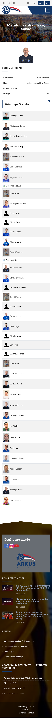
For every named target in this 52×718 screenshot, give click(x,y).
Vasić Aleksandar (16, 373)
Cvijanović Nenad (16, 354)
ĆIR (47, 3)
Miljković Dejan (15, 177)
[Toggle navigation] (47, 10)
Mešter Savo (14, 222)
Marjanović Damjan (17, 126)
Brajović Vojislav (16, 252)
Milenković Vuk (15, 336)
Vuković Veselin (15, 384)
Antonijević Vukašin (17, 203)
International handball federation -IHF (19, 641)
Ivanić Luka (14, 193)
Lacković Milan (15, 479)
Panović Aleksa (15, 306)
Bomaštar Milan (16, 116)
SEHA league (9, 651)
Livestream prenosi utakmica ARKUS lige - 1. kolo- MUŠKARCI (32, 601)
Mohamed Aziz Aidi (13, 186)
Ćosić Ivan (13, 448)
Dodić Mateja (15, 297)
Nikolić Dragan (15, 469)
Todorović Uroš (11, 260)
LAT (41, 3)
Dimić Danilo (14, 437)
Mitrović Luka (15, 242)
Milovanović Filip (16, 146)
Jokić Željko (14, 426)
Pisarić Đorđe (15, 231)
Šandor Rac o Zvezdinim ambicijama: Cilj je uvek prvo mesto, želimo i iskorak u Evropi (32, 615)
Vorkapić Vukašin (16, 278)
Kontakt (31, 712)
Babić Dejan (14, 326)
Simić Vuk (13, 345)
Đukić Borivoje (15, 167)
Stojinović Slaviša (16, 458)
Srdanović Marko (16, 156)
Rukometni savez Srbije (13, 656)
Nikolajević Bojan (16, 415)
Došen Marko (15, 316)
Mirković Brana (15, 267)
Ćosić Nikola (14, 213)
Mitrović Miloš (15, 394)
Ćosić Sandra (15, 500)
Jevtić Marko (14, 363)
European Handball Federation (16, 646)
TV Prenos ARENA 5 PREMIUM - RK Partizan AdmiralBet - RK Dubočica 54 (33, 588)
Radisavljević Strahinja (18, 136)
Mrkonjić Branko (16, 490)
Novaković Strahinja (17, 287)
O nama (22, 712)
